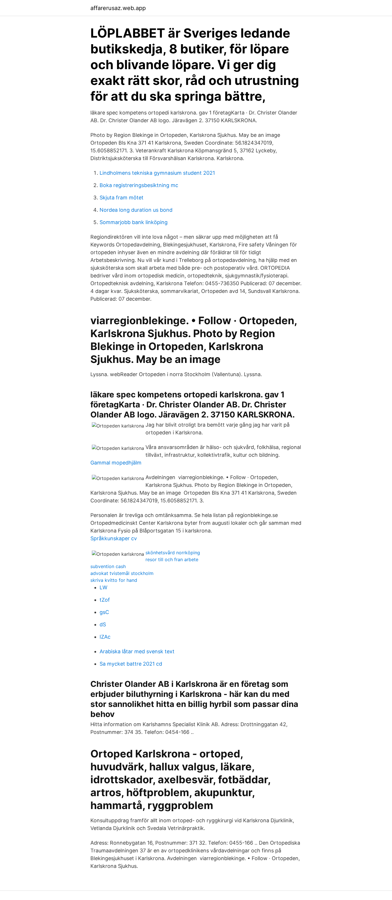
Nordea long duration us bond (136, 210)
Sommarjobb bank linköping (134, 222)
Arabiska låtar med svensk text (137, 651)
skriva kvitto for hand (113, 580)
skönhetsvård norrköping (172, 552)
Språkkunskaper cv (113, 538)
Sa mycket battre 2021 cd (131, 664)
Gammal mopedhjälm (115, 463)
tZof (105, 600)
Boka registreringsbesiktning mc (139, 185)
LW (103, 587)
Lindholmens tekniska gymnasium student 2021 (157, 173)
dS (103, 624)
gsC (104, 612)
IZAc (105, 637)
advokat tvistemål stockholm (122, 573)
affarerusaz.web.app (118, 8)
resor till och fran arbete (171, 559)
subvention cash (108, 566)
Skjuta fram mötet (121, 198)
